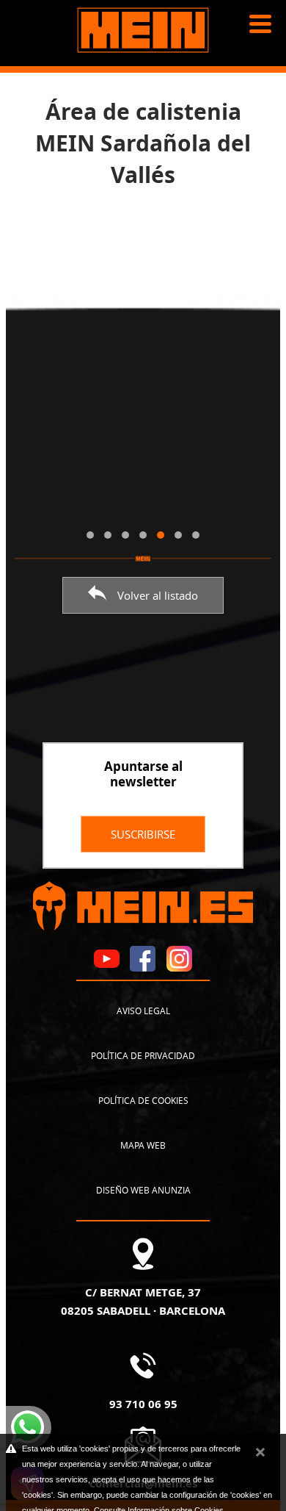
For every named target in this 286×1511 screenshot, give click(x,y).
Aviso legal (143, 1010)
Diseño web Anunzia (143, 1190)
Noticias (38, 88)
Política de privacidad (143, 1055)
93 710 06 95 (143, 1403)
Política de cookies (143, 1100)
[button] (90, 535)
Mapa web (143, 1145)
